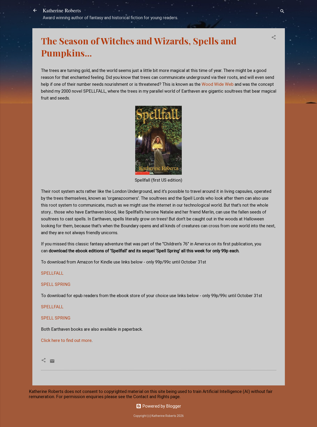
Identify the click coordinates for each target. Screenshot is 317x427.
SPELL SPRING (55, 284)
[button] (273, 38)
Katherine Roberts (62, 10)
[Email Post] (52, 362)
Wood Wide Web (218, 84)
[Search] (282, 11)
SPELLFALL (52, 273)
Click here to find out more (66, 340)
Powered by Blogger (161, 406)
